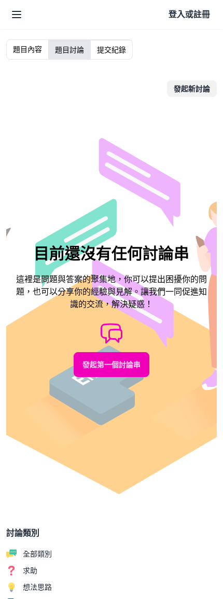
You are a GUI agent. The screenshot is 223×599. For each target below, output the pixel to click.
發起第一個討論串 (111, 364)
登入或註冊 (189, 14)
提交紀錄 (111, 50)
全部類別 (37, 554)
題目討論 (69, 50)
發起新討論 (192, 89)
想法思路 (37, 587)
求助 (30, 570)
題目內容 (27, 49)
